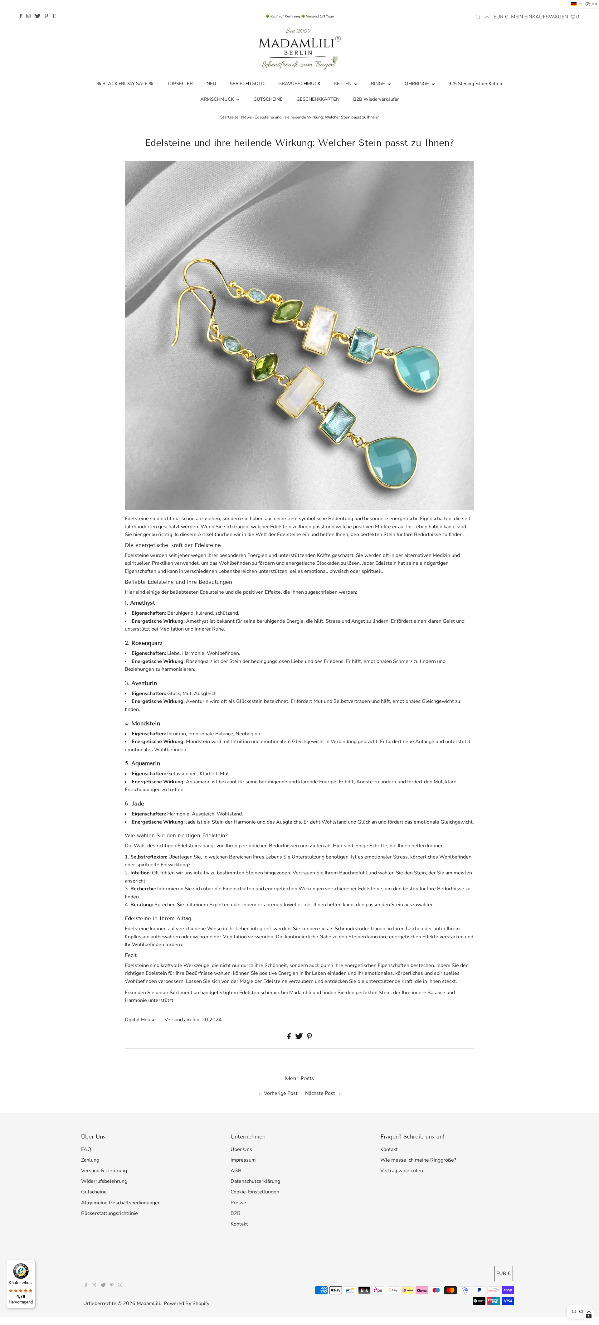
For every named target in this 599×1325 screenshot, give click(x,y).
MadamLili (148, 1303)
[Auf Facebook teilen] (289, 1037)
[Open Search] (478, 16)
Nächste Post (320, 1093)
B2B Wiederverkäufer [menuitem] (376, 99)
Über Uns (241, 1149)
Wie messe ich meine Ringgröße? (418, 1160)
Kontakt (239, 1224)
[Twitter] (37, 16)
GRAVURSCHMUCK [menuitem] (299, 83)
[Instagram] (28, 16)
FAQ (86, 1149)
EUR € (501, 16)
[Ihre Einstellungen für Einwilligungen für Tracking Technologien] (588, 1314)
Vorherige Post (281, 1093)
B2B (236, 1213)
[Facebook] (21, 16)
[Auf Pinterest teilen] (309, 1037)
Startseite (229, 117)
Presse (238, 1202)
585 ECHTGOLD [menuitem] (247, 83)
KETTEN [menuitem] (343, 83)
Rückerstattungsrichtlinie (109, 1213)
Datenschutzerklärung (255, 1181)
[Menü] (31, 1263)
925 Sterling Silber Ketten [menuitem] (475, 83)
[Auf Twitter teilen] (299, 1037)
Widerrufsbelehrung (104, 1181)
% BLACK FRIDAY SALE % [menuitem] (125, 83)
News (246, 117)
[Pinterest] (46, 16)
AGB (236, 1170)
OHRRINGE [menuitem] (417, 83)
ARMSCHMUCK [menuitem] (217, 99)
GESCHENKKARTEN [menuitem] (317, 99)
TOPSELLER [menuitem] (180, 83)
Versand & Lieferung (104, 1170)
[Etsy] (54, 16)
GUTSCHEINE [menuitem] (268, 99)
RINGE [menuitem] (378, 83)
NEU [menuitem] (211, 83)
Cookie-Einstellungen (255, 1191)
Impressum (243, 1160)
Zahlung (90, 1160)
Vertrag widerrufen (401, 1170)
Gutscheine (94, 1191)
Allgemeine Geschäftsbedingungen (121, 1202)
